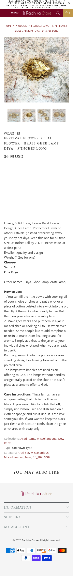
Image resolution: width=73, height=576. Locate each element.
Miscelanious (40, 453)
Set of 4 (11, 173)
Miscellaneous (46, 439)
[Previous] (8, 69)
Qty (6, 192)
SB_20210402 (41, 457)
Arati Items (27, 439)
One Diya (29, 173)
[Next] (65, 69)
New (28, 457)
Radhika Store (30, 540)
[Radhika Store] (36, 13)
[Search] (58, 13)
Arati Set (23, 453)
